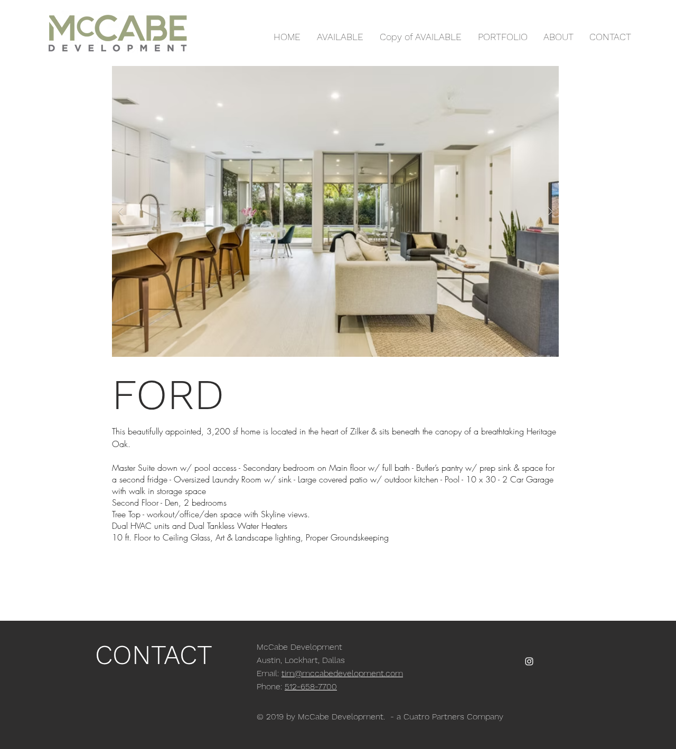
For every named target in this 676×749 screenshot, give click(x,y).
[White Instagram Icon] (529, 661)
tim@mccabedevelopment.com (342, 673)
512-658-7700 (311, 686)
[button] (335, 211)
